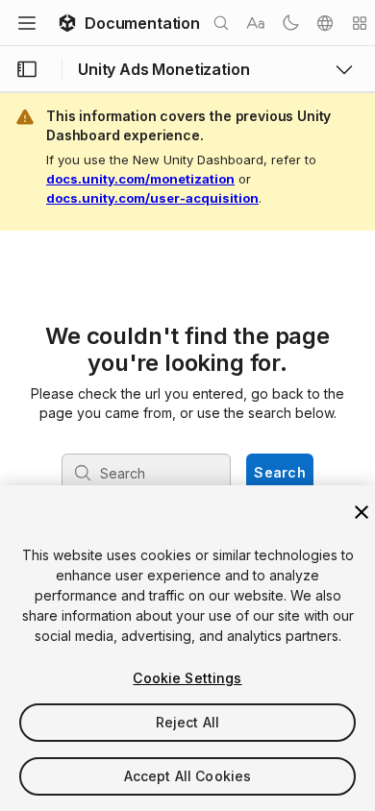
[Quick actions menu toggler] (359, 23)
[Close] (361, 512)
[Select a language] (325, 23)
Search (280, 472)
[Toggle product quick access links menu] (344, 69)
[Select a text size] (255, 23)
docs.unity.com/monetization (140, 178)
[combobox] (148, 473)
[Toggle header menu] (27, 23)
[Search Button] (221, 23)
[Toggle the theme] (290, 23)
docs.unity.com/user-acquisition (152, 198)
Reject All (187, 722)
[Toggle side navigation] (27, 69)
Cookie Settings (187, 678)
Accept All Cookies (188, 776)
